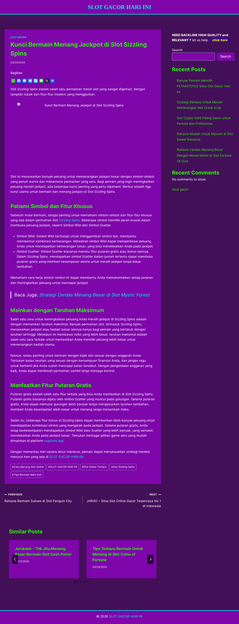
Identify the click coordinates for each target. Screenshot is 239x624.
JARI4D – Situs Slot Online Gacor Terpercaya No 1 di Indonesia (123, 500)
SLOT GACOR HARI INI (66, 457)
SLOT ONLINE (18, 37)
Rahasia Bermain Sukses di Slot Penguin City (38, 498)
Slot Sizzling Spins (123, 466)
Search (177, 50)
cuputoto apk (54, 441)
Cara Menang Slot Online (28, 466)
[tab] (75, 582)
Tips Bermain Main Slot (26, 474)
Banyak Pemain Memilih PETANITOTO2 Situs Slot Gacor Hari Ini (203, 86)
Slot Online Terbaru (94, 466)
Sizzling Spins (69, 220)
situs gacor (180, 189)
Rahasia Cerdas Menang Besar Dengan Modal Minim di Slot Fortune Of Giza (204, 155)
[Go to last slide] (15, 559)
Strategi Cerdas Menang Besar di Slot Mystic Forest (94, 295)
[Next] (150, 559)
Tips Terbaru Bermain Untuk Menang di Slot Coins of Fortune (117, 554)
